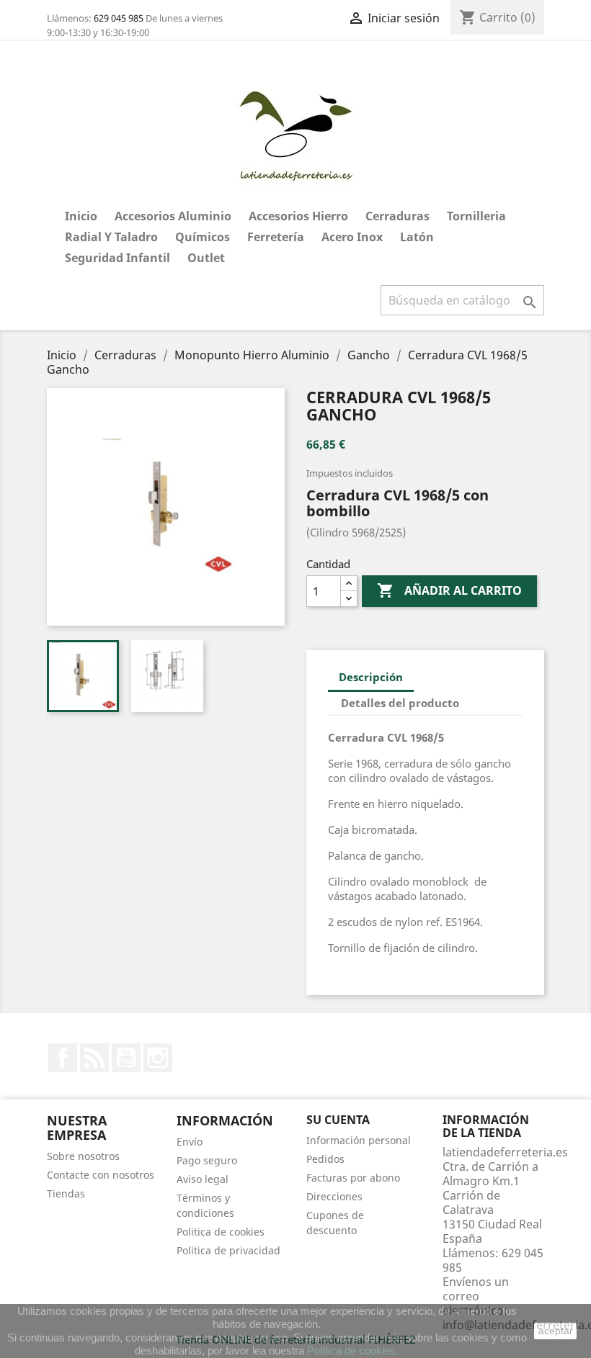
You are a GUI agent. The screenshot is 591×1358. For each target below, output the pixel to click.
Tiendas (66, 1193)
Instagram (157, 1057)
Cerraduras (397, 216)
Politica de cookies (221, 1231)
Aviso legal (202, 1179)
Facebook (62, 1057)
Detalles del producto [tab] (400, 703)
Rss (94, 1057)
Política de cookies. (353, 1350)
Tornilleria (476, 216)
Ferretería (275, 237)
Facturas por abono (353, 1177)
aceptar (555, 1330)
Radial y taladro (111, 237)
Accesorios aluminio (173, 216)
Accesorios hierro (298, 216)
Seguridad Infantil (117, 258)
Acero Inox (352, 237)
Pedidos (325, 1159)
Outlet (206, 258)
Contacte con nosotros (100, 1175)
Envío (190, 1141)
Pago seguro (207, 1160)
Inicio (81, 216)
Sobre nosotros (83, 1156)
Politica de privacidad (228, 1250)
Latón (417, 237)
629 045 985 (118, 18)
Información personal (358, 1140)
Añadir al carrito (449, 590)
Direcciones (334, 1196)
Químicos (202, 237)
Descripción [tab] (371, 677)
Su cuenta (338, 1120)
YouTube (126, 1057)
